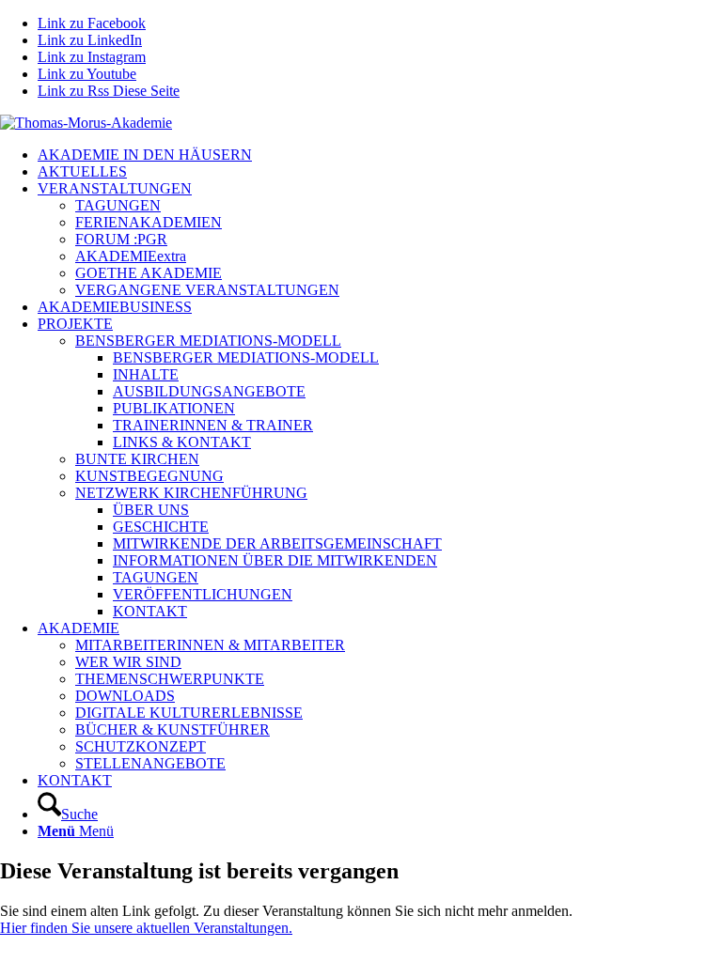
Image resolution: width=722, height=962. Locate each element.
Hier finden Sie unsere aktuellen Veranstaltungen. (146, 928)
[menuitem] (380, 155)
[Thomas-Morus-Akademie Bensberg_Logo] (86, 123)
